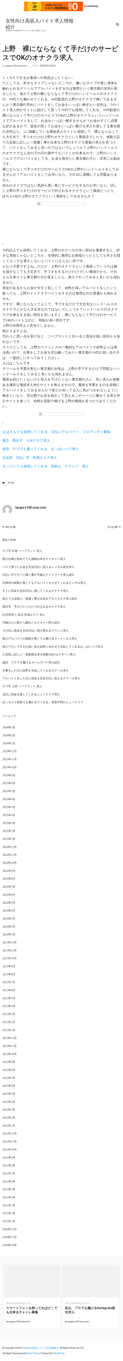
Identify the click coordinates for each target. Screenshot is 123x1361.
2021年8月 (8, 1165)
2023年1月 (8, 1030)
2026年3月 (8, 727)
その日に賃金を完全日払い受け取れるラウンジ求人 (35, 630)
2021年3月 (8, 1205)
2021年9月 (8, 1157)
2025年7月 (8, 791)
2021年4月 (8, 1197)
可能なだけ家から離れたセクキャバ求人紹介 (31, 622)
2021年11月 (9, 1141)
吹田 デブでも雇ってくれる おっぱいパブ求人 (40, 449)
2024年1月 (8, 934)
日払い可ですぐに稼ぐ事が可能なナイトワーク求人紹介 (38, 575)
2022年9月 (8, 1062)
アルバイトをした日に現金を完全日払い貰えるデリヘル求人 (41, 678)
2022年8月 (8, 1070)
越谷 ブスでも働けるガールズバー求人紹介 (31, 662)
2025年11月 (9, 759)
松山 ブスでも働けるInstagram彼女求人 (90, 1310)
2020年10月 (9, 1245)
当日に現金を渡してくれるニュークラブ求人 (31, 694)
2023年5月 (8, 998)
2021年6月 (8, 1181)
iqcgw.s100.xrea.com (16, 65)
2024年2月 (8, 926)
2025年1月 (8, 839)
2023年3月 (8, 1014)
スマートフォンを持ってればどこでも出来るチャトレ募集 (31, 1310)
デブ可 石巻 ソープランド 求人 (22, 551)
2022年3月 (8, 1109)
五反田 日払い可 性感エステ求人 (29, 457)
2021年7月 (8, 1173)
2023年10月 (9, 958)
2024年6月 (8, 894)
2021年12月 (9, 1133)
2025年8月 (8, 783)
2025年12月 (9, 751)
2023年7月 (8, 982)
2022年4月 (8, 1102)
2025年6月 (8, 799)
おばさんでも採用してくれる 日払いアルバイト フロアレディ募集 (56, 431)
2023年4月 (8, 1006)
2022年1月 (8, 1125)
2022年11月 (9, 1046)
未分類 (11, 483)
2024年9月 (8, 871)
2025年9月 (8, 775)
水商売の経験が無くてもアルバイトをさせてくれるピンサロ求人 (44, 583)
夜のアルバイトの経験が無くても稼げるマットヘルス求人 (39, 638)
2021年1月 (8, 1221)
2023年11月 (9, 950)
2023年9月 (8, 966)
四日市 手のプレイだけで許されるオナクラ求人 (34, 606)
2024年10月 (9, 863)
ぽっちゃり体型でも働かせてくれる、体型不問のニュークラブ (42, 702)
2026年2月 (8, 735)
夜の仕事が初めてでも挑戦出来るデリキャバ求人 (34, 559)
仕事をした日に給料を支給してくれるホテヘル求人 (35, 670)
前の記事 (10, 526)
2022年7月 (8, 1078)
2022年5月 (8, 1094)
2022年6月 (8, 1086)
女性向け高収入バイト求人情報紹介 (40, 23)
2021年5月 (8, 1189)
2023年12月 (9, 942)
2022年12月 (9, 1038)
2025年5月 (8, 807)
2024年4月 (8, 910)
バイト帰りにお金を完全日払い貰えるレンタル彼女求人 (38, 567)
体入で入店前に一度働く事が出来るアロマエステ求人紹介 (39, 598)
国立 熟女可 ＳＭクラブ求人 (26, 440)
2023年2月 (8, 1022)
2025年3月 (8, 823)
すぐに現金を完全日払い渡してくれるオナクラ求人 (35, 591)
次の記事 (112, 526)
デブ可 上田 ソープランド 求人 (22, 686)
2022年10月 (9, 1054)
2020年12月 (9, 1229)
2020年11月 (9, 1237)
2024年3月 (8, 918)
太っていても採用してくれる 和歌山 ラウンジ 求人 (45, 466)
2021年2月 (8, 1213)
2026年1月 (8, 743)
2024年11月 (9, 855)
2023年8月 (8, 974)
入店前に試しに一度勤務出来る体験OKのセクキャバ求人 (39, 654)
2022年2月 (8, 1117)
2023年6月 (8, 990)
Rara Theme (33, 1353)
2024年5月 (8, 903)
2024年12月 (9, 847)
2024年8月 (8, 878)
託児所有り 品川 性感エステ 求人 (23, 614)
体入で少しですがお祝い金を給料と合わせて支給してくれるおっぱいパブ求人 (52, 646)
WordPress (59, 1353)
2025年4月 (8, 815)
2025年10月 (9, 767)
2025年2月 (8, 831)
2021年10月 (9, 1149)
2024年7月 (8, 886)
